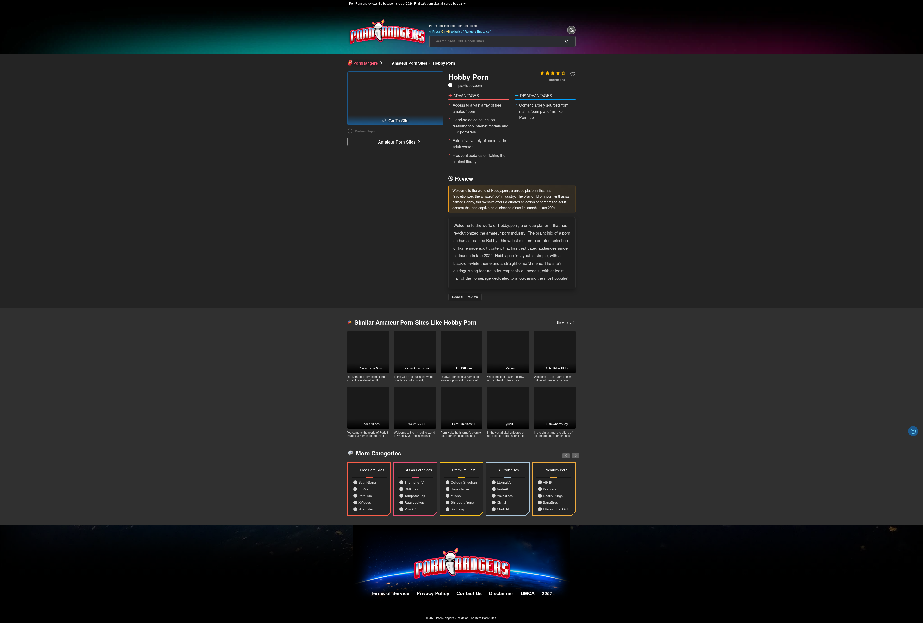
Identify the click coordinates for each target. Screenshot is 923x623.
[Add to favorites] (573, 74)
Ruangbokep (414, 502)
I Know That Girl (555, 509)
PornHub (365, 496)
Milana (456, 496)
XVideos (364, 502)
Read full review (465, 297)
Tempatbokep (415, 496)
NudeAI (502, 489)
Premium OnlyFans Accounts (465, 470)
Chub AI (503, 509)
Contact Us (469, 593)
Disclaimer (501, 593)
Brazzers (549, 489)
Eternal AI (504, 482)
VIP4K (547, 482)
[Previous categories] (562, 453)
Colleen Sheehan (464, 482)
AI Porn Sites (508, 470)
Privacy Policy (433, 593)
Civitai (501, 502)
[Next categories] (572, 453)
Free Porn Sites (372, 470)
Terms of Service (390, 593)
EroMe (363, 489)
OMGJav (411, 489)
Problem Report (366, 131)
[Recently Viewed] (571, 30)
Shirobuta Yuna (462, 502)
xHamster (365, 509)
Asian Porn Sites (419, 470)
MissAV (410, 509)
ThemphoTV (414, 482)
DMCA (528, 593)
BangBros (550, 502)
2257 (547, 593)
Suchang (457, 509)
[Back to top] (913, 431)
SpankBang (367, 482)
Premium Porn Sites (557, 470)
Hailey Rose (460, 489)
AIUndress (505, 496)
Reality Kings (553, 496)
